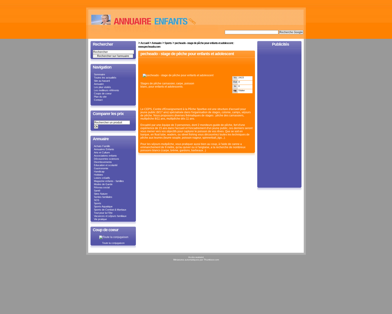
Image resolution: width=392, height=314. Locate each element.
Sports (97, 203)
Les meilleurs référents (106, 90)
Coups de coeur (103, 93)
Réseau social (102, 187)
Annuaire (99, 84)
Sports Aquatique (103, 206)
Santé (97, 190)
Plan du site (100, 96)
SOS (96, 200)
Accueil (144, 43)
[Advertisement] (193, 66)
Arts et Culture (102, 152)
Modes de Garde (103, 184)
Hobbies (98, 174)
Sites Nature (101, 193)
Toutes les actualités (105, 77)
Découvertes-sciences (106, 158)
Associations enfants (105, 155)
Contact (98, 99)
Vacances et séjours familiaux (110, 216)
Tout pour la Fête (103, 212)
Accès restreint (196, 257)
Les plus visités (102, 87)
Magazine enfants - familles (109, 181)
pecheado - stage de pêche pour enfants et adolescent (187, 54)
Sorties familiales (103, 197)
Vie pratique (100, 219)
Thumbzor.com (211, 259)
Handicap (99, 171)
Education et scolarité (106, 165)
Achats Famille (102, 146)
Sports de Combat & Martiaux (110, 209)
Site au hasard (102, 80)
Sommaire (99, 74)
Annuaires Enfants (104, 149)
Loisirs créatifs (102, 178)
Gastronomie (101, 168)
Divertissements (103, 162)
